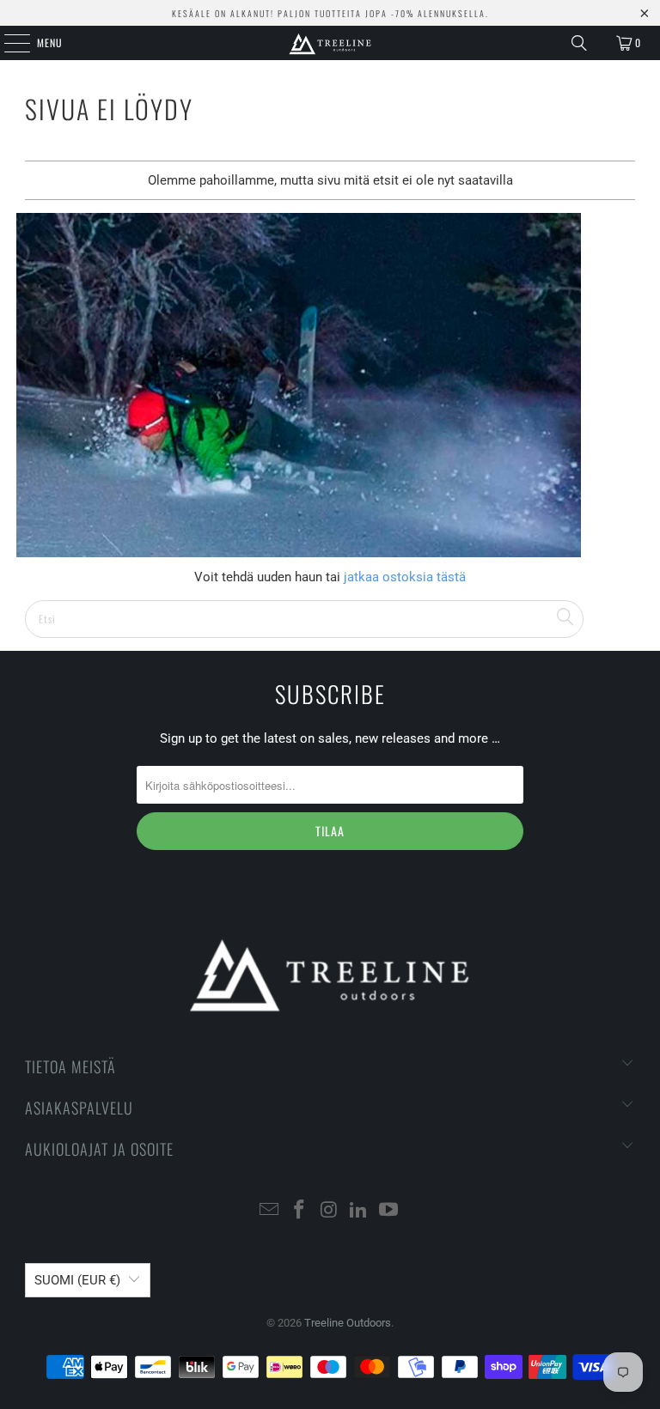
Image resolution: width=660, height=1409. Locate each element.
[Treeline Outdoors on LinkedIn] (359, 1211)
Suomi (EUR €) (77, 1280)
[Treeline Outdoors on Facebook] (299, 1211)
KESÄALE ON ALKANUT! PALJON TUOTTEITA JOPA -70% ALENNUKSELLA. (330, 13)
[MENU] (7, 43)
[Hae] (579, 43)
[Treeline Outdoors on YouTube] (389, 1211)
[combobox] (304, 619)
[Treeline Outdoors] (330, 43)
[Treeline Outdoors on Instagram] (329, 1211)
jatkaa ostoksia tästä (403, 577)
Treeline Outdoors (347, 1322)
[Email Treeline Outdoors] (270, 1211)
